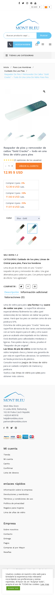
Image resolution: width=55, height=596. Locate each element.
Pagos (6, 543)
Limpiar (18, 250)
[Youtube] (35, 3)
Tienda (7, 454)
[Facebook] (19, 3)
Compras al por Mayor (14, 547)
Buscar (44, 35)
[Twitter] (23, 3)
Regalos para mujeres (14, 508)
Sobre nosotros (11, 529)
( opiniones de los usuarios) (27, 160)
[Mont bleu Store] (27, 24)
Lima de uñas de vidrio (14, 512)
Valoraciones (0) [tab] (14, 297)
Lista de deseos (11, 473)
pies (38, 373)
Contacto (8, 534)
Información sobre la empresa (18, 490)
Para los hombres (22, 67)
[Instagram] (27, 3)
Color (9, 217)
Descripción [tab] (11, 292)
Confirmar (8, 468)
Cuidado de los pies (14, 71)
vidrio (28, 373)
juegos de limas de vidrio (34, 362)
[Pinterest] (31, 3)
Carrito (7, 464)
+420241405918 (22, 44)
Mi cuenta (8, 459)
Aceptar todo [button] (13, 588)
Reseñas (7, 552)
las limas (16, 373)
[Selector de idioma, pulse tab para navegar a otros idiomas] (47, 7)
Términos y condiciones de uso (18, 499)
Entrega (7, 538)
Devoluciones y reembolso (16, 494)
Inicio (6, 67)
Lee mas (44, 584)
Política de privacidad (14, 503)
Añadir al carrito (28, 166)
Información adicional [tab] (34, 292)
